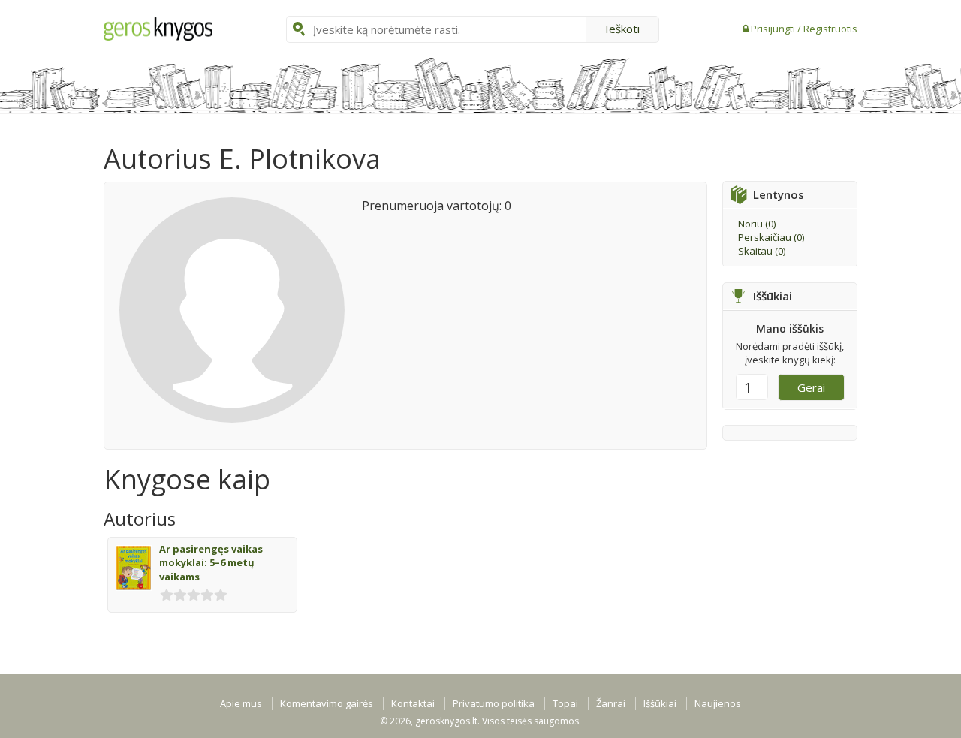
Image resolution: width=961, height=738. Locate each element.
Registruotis (830, 28)
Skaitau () (761, 251)
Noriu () (757, 223)
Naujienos (717, 703)
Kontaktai (413, 703)
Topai (565, 703)
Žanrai (610, 703)
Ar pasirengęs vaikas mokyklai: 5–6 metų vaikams (211, 562)
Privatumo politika (494, 703)
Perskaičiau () (771, 237)
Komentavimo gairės (326, 703)
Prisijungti (774, 28)
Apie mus (241, 703)
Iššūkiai (659, 703)
